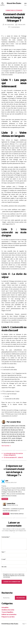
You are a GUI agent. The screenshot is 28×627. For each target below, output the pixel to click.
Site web (4, 566)
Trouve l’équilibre (7, 612)
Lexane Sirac (10, 24)
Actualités (5, 607)
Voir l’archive (6, 445)
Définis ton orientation (9, 614)
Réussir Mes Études (14, 3)
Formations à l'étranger (14, 10)
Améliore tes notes (8, 610)
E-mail (4, 559)
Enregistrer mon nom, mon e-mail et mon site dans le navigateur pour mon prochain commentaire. (13, 575)
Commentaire (6, 537)
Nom (3, 552)
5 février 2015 (21, 24)
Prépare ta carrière (8, 617)
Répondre (4, 498)
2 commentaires (15, 27)
